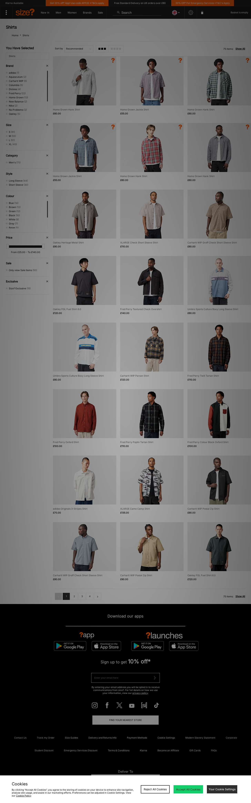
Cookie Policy (23, 795)
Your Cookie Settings (222, 789)
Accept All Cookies (188, 789)
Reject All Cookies (155, 789)
